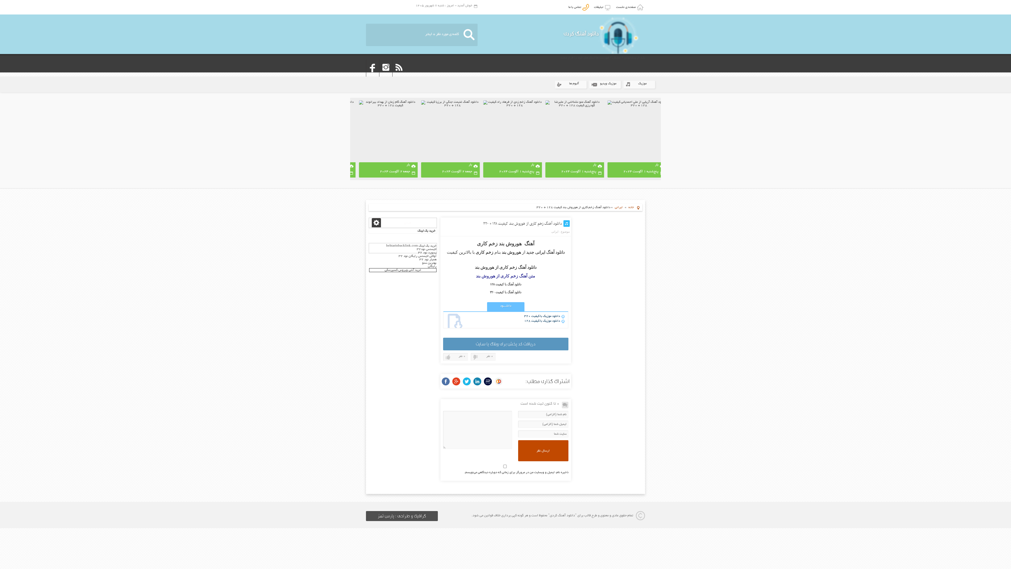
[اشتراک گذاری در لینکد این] (477, 381)
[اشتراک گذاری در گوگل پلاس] (456, 381)
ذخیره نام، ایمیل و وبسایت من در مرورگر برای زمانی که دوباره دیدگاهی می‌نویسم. (516, 472)
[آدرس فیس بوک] (372, 75)
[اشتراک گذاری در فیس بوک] (446, 381)
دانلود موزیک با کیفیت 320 (542, 316)
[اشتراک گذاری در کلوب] (498, 381)
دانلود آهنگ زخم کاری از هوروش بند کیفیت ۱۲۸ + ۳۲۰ (522, 223)
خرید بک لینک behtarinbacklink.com (411, 246)
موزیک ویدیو (608, 83)
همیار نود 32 (428, 259)
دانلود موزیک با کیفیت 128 (542, 321)
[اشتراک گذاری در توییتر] (467, 381)
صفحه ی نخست (627, 7)
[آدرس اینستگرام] (385, 75)
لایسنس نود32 (427, 249)
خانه (631, 207)
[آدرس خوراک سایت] (399, 75)
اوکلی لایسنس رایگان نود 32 (418, 256)
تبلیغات (599, 7)
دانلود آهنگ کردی (581, 33)
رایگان (432, 266)
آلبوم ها (574, 83)
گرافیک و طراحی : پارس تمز (402, 516)
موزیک (642, 83)
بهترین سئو (429, 263)
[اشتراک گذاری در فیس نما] (488, 381)
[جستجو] (469, 35)
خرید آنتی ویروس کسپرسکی (403, 270)
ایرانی (619, 207)
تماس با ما (575, 7)
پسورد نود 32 (427, 252)
